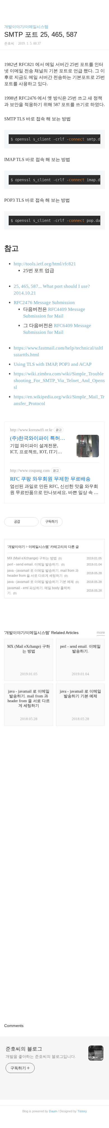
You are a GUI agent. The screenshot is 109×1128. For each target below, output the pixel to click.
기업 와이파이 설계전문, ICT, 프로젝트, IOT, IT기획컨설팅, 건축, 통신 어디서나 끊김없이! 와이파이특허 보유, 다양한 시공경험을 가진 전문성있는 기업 (37, 449)
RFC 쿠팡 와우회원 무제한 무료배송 (50, 479)
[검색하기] (102, 6)
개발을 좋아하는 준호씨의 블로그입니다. (41, 1056)
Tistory (82, 1111)
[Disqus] (54, 806)
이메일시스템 (39, 547)
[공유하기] (25, 522)
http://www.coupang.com (30, 470)
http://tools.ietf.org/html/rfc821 (45, 264)
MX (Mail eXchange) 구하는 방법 (32, 558)
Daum (53, 1111)
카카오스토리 (54, 611)
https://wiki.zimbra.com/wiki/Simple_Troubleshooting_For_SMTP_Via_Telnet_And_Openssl (59, 380)
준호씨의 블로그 (24, 1049)
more (101, 632)
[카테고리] (7, 6)
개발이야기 (16, 547)
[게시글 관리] (32, 522)
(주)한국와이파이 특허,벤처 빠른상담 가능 (35, 438)
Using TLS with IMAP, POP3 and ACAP (52, 364)
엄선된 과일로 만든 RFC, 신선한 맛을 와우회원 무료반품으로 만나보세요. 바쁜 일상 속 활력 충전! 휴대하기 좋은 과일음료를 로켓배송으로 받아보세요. (54, 490)
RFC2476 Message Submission (44, 302)
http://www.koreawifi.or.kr (31, 430)
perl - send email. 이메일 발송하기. (33, 564)
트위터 (67, 611)
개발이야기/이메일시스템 (26, 26)
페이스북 (42, 611)
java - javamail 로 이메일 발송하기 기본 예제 (40, 582)
